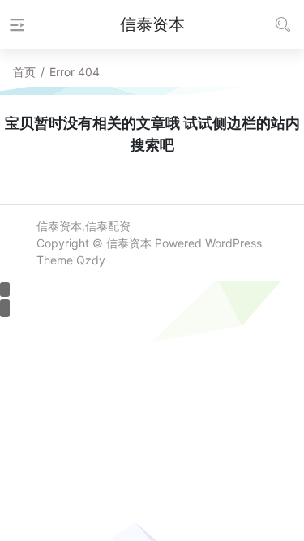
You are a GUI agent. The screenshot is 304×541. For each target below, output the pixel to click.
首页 (24, 72)
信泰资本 (129, 243)
